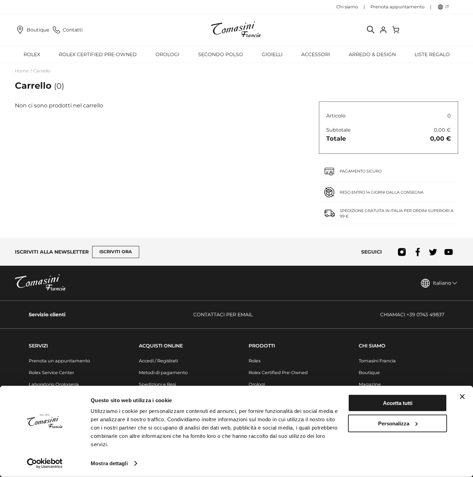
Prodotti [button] (262, 346)
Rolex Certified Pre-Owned (98, 54)
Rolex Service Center (51, 372)
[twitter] (433, 252)
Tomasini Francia (377, 360)
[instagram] (402, 252)
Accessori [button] (315, 54)
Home (22, 70)
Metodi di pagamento (163, 372)
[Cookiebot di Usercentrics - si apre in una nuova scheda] (45, 463)
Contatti (73, 30)
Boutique (38, 30)
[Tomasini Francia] (236, 29)
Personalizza (393, 423)
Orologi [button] (167, 54)
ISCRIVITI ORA (115, 251)
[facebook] (417, 252)
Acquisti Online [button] (161, 346)
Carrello (41, 70)
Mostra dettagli (109, 463)
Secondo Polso (220, 54)
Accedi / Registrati (158, 360)
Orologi (257, 384)
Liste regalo (432, 54)
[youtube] (449, 252)
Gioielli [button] (272, 54)
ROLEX (32, 54)
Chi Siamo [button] (372, 346)
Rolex (255, 360)
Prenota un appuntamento (59, 360)
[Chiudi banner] (462, 396)
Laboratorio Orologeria (54, 384)
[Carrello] (396, 29)
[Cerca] (371, 29)
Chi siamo (347, 6)
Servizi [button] (38, 346)
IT (447, 6)
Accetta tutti (397, 403)
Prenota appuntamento (398, 6)
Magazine (370, 384)
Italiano (442, 283)
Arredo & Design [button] (372, 54)
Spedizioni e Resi (157, 384)
